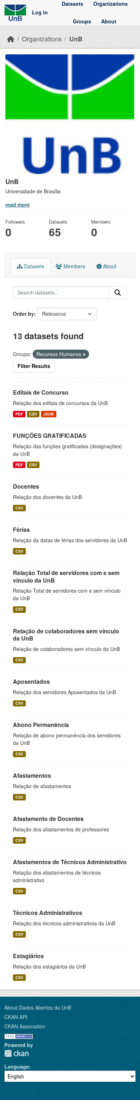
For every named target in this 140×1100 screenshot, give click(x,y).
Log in (40, 12)
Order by (23, 313)
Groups (82, 21)
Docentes (26, 486)
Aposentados (31, 681)
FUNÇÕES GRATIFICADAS (50, 435)
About (108, 21)
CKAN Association (24, 1026)
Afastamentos (32, 775)
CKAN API (15, 1016)
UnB (76, 38)
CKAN (16, 1053)
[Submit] (117, 292)
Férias (21, 529)
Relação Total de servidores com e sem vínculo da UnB (66, 576)
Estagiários (28, 956)
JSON (48, 414)
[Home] (10, 38)
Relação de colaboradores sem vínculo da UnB (66, 635)
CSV (33, 414)
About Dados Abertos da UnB (37, 1007)
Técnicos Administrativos (47, 912)
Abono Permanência (41, 724)
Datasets (72, 3)
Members (73, 266)
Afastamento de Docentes (48, 818)
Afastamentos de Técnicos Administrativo (70, 862)
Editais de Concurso (41, 392)
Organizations (110, 3)
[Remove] (84, 354)
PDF (19, 414)
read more (17, 204)
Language (16, 1066)
